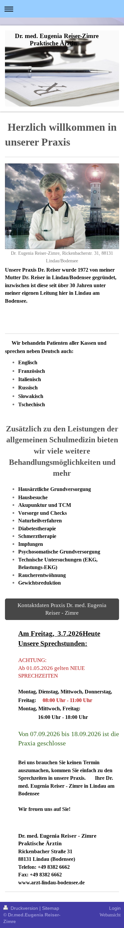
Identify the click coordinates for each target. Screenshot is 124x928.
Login (115, 908)
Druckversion (24, 908)
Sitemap (50, 908)
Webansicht (110, 914)
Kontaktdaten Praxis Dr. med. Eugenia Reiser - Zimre (62, 609)
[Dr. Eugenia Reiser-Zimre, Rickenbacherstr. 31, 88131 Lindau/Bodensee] (62, 206)
